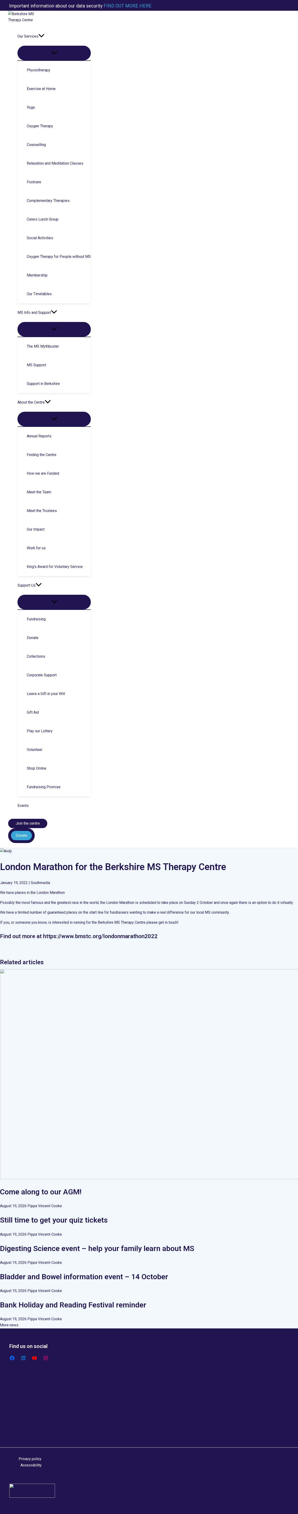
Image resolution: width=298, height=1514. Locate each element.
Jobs (23, 1429)
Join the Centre (31, 1423)
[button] (41, 36)
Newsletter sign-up (34, 1416)
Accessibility (31, 1465)
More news (9, 1325)
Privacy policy (30, 1459)
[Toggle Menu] (54, 53)
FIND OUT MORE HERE (127, 6)
